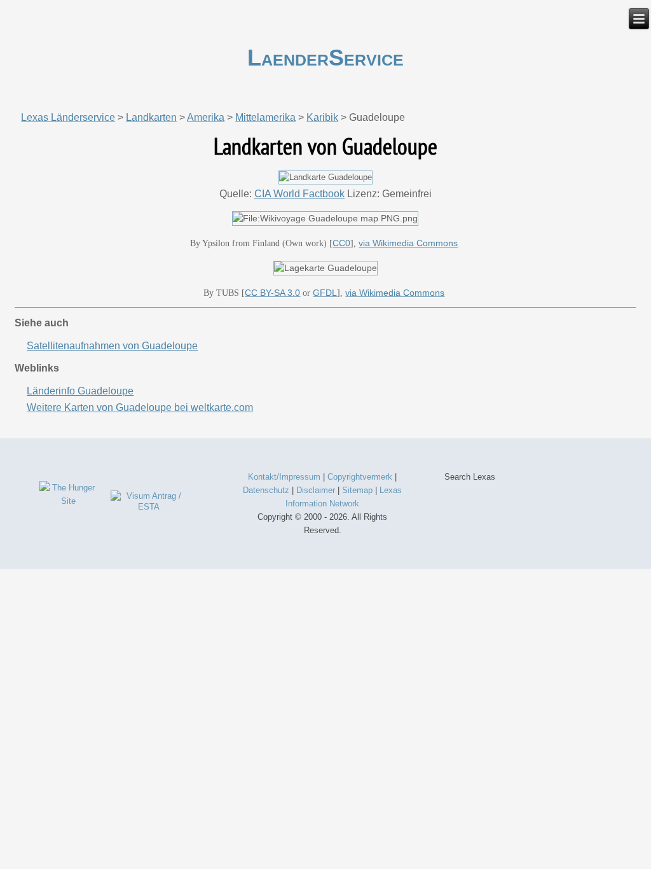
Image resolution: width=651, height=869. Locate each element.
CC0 (341, 243)
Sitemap (357, 490)
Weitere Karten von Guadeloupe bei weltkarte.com (140, 407)
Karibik (322, 117)
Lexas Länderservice (68, 117)
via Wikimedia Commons (408, 243)
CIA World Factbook (299, 193)
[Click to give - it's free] (68, 501)
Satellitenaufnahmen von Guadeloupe (112, 345)
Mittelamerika (265, 117)
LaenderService (325, 58)
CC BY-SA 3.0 (272, 293)
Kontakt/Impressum (284, 477)
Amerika (205, 117)
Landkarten (151, 117)
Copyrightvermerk (359, 477)
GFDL (325, 293)
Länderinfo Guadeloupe (80, 391)
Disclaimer (315, 490)
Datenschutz (266, 490)
